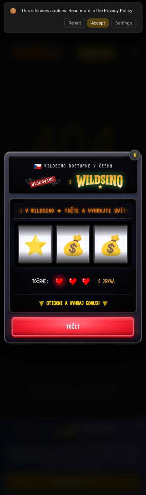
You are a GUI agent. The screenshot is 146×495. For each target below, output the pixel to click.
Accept (98, 23)
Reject (75, 23)
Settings (123, 23)
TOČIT (73, 327)
